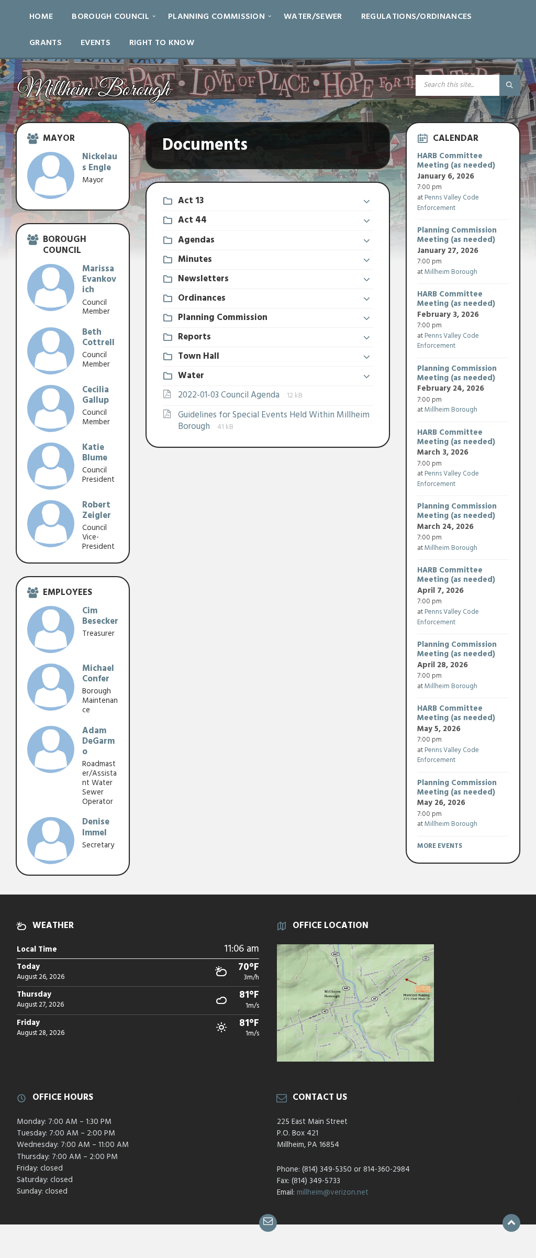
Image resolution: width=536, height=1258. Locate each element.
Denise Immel (95, 827)
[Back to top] (511, 1223)
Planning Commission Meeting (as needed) (457, 235)
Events (95, 43)
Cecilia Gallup (95, 395)
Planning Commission (216, 17)
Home (41, 17)
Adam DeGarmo (98, 741)
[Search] (509, 85)
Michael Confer (98, 673)
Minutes (195, 259)
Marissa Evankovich (99, 279)
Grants (45, 43)
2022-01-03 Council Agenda (230, 395)
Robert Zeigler (96, 510)
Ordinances (202, 298)
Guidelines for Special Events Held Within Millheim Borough (274, 421)
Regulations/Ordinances (416, 17)
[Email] (268, 1223)
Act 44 (192, 220)
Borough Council (110, 17)
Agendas (196, 240)
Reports (194, 337)
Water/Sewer (313, 17)
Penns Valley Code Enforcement (448, 203)
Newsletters (203, 279)
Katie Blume (94, 452)
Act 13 (191, 201)
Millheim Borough (451, 272)
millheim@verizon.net (332, 1192)
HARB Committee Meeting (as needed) (456, 161)
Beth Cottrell (98, 337)
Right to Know (161, 43)
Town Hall (198, 356)
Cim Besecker (100, 616)
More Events (439, 846)
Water (191, 376)
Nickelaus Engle (99, 162)
